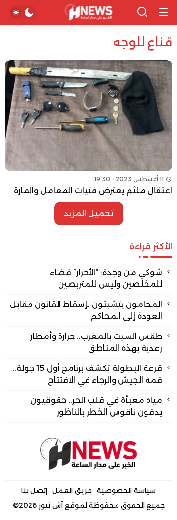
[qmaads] (88, 453)
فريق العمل (72, 490)
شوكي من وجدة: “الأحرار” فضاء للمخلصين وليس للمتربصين (106, 278)
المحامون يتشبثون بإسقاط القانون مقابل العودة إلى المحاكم (86, 310)
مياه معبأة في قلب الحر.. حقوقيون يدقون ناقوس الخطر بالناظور (96, 406)
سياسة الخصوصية (126, 490)
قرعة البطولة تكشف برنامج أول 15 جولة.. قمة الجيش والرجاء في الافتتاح (87, 374)
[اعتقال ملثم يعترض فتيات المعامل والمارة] (88, 128)
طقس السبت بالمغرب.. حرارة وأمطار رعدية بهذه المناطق (96, 342)
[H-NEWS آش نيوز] (88, 12)
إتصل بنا (34, 490)
